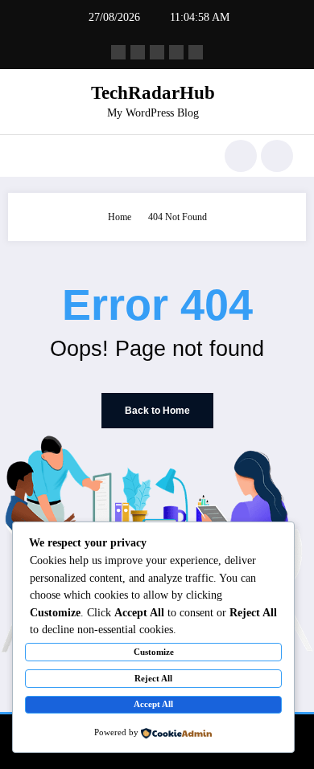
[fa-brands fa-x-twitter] (137, 52)
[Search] (241, 156)
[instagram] (176, 52)
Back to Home (157, 410)
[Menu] (28, 156)
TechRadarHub (153, 93)
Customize (154, 652)
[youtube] (195, 52)
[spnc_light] (277, 156)
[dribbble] (157, 52)
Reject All (153, 678)
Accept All (153, 704)
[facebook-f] (118, 52)
